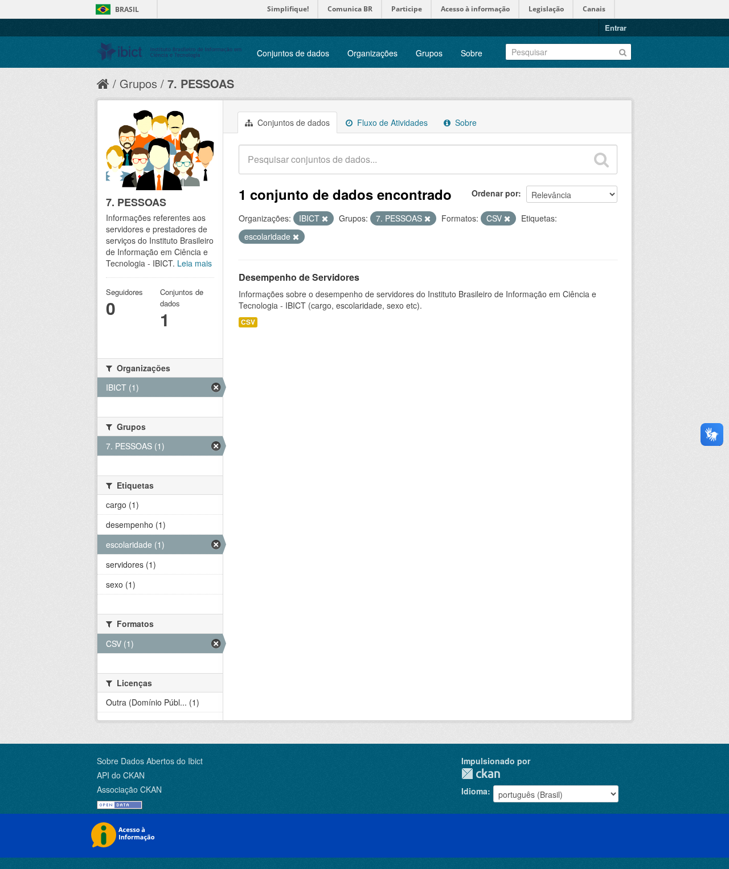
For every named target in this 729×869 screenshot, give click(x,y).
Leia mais (194, 263)
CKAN (480, 774)
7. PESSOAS (200, 83)
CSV (248, 322)
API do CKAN (121, 775)
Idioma (474, 791)
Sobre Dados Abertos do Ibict (150, 760)
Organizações (372, 53)
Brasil (127, 9)
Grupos (429, 53)
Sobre (471, 53)
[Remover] (325, 218)
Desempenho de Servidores (299, 277)
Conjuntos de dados (293, 53)
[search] (601, 159)
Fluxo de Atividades (391, 122)
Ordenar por (495, 193)
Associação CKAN (129, 789)
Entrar (615, 27)
